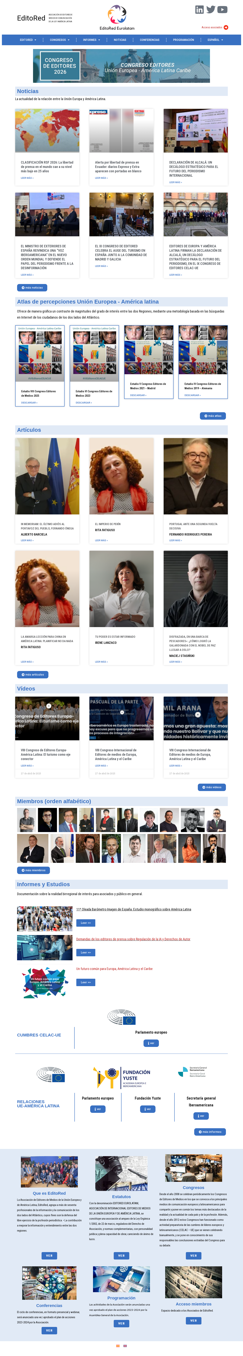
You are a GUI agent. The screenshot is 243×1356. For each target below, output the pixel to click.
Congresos (58, 39)
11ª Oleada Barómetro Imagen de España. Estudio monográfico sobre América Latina (133, 909)
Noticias (120, 39)
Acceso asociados (212, 27)
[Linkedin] (199, 9)
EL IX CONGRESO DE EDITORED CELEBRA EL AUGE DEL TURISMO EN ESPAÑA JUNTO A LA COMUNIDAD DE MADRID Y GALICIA (121, 252)
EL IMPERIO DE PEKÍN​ (108, 524)
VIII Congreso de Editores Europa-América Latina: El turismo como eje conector (45, 754)
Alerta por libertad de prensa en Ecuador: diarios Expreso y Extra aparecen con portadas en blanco (118, 166)
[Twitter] (211, 9)
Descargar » (29, 402)
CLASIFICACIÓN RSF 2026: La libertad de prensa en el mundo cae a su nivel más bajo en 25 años (47, 166)
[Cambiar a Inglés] (125, 1346)
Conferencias (149, 39)
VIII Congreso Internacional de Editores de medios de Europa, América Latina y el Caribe (116, 754)
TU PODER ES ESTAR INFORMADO (115, 636)
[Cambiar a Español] (118, 1346)
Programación (183, 39)
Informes (89, 39)
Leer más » (27, 178)
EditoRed (31, 18)
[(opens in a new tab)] (40, 354)
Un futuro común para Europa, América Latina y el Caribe (114, 969)
